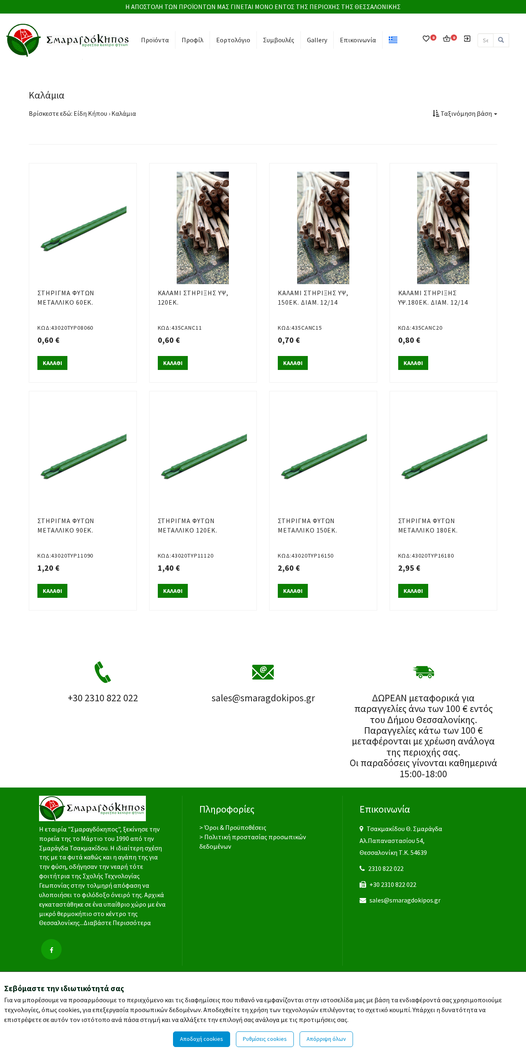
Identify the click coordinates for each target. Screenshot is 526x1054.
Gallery (317, 40)
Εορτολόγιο (233, 40)
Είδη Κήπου (90, 113)
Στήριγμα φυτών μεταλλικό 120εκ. (187, 525)
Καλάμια (123, 113)
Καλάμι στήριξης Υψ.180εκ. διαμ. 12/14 (433, 297)
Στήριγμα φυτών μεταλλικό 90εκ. (66, 525)
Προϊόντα (155, 40)
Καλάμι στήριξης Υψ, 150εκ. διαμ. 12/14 (313, 297)
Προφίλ (192, 40)
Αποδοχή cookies (201, 1039)
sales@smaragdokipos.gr (405, 900)
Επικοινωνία (358, 40)
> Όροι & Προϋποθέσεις (232, 827)
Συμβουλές (278, 40)
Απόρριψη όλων (326, 1039)
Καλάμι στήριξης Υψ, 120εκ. (193, 297)
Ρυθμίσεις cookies (265, 1039)
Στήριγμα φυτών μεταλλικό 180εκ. (428, 525)
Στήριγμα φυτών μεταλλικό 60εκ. (66, 297)
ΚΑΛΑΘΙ (52, 363)
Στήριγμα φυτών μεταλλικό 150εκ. (307, 525)
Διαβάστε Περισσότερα (117, 923)
